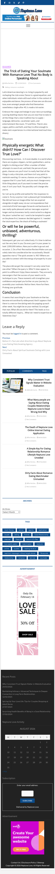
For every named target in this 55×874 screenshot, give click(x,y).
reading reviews (30, 548)
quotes (16, 548)
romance (13, 87)
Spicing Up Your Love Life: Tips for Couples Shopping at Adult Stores (25, 702)
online (6, 548)
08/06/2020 (42, 483)
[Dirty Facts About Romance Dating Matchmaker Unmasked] (12, 473)
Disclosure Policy (28, 862)
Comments (27, 371)
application (43, 530)
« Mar (4, 771)
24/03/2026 (44, 390)
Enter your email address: (27, 785)
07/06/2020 (42, 462)
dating (7, 87)
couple (6, 535)
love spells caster (10, 544)
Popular (11, 371)
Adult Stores (9, 530)
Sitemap (40, 862)
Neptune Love (33, 807)
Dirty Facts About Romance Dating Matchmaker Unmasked (38, 476)
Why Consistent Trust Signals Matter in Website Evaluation (39, 382)
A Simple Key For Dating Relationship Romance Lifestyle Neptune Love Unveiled (39, 453)
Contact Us (15, 862)
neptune (39, 544)
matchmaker (26, 544)
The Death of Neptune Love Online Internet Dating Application (39, 430)
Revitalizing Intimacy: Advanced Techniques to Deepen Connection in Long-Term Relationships (25, 692)
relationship (8, 558)
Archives (6, 509)
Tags (44, 371)
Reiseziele (44, 553)
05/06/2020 (42, 416)
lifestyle (18, 539)
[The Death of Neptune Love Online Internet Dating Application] (12, 427)
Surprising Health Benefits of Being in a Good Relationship (26, 711)
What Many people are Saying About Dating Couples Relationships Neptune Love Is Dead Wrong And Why (39, 405)
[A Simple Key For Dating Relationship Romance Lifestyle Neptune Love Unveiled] (12, 448)
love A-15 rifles (32, 539)
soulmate (20, 87)
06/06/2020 (42, 437)
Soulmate (6, 66)
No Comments (35, 83)
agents (31, 530)
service (32, 558)
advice (21, 530)
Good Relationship (41, 535)
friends (26, 535)
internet (7, 539)
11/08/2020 (21, 83)
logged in (17, 333)
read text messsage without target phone (19, 553)
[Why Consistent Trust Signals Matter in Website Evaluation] (12, 379)
